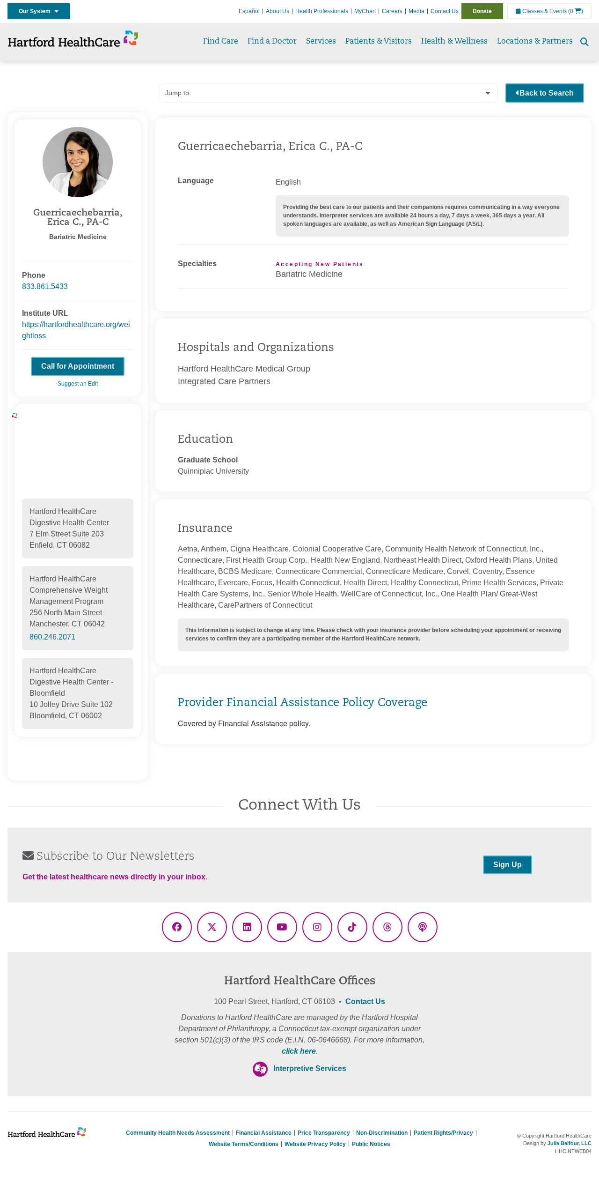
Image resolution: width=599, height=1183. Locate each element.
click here (299, 1051)
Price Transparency (324, 1133)
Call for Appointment (77, 366)
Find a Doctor (272, 41)
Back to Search (546, 93)
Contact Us (445, 11)
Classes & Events (544, 11)
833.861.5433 (45, 286)
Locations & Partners (535, 41)
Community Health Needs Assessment (178, 1133)
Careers (392, 11)
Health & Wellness (454, 41)
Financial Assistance (264, 1133)
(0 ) (575, 11)
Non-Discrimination (382, 1133)
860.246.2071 (52, 637)
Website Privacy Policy (315, 1144)
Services (321, 41)
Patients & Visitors (378, 41)
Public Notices (371, 1144)
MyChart (365, 11)
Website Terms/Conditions (243, 1144)
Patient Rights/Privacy (443, 1133)
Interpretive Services (309, 1068)
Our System (37, 11)
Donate (482, 11)
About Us (277, 11)
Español (249, 11)
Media (416, 11)
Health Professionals (321, 11)
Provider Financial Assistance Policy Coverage (302, 703)
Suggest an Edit (78, 383)
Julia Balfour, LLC (570, 1143)
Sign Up (507, 865)
